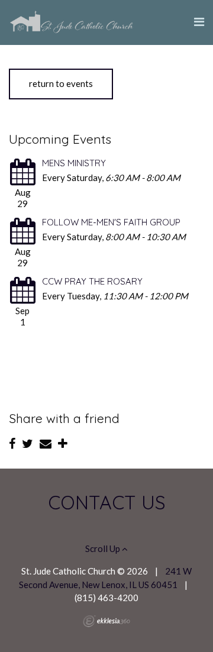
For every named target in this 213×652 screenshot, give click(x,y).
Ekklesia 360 (106, 621)
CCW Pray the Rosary (92, 281)
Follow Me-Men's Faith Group (111, 222)
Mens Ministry (74, 163)
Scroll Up (103, 548)
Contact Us (107, 502)
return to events (61, 83)
